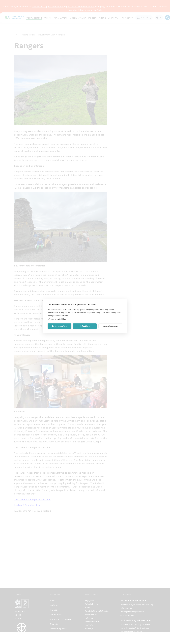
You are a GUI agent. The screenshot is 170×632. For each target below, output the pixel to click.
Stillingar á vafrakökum (110, 326)
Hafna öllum (85, 326)
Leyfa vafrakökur (59, 326)
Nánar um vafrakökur (57, 319)
